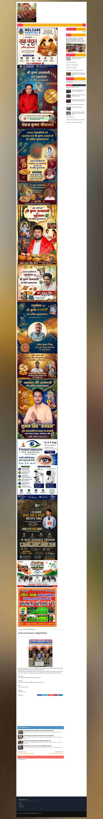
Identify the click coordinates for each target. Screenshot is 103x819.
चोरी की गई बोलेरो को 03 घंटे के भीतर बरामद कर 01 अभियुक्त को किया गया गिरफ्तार (37, 745)
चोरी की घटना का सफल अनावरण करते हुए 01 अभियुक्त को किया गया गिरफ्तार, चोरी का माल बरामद (78, 113)
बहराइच (59, 25)
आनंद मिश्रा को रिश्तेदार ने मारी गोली (77, 107)
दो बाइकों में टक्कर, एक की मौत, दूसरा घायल (72, 64)
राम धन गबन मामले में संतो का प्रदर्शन (71, 62)
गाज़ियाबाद (68, 25)
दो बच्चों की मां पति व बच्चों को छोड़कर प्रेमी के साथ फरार (74, 122)
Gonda (21, 629)
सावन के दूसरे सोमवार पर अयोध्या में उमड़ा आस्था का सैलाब (74, 70)
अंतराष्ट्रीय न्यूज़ (38, 25)
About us (20, 803)
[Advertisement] (40, 712)
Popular (76, 85)
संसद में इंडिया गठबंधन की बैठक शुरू (71, 67)
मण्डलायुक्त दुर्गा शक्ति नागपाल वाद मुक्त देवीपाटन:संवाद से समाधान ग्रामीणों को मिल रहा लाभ (39, 730)
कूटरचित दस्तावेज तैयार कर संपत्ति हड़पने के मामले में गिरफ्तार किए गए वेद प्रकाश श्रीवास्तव (39, 735)
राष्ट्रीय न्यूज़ (32, 25)
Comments (82, 85)
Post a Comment (22, 759)
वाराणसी (63, 25)
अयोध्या (55, 25)
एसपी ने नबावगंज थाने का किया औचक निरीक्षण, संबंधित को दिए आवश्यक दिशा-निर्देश (37, 740)
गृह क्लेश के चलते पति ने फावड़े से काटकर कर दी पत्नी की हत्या (75, 104)
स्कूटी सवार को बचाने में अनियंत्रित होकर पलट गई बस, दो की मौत (75, 119)
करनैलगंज (47, 25)
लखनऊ (51, 25)
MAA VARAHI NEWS (30, 813)
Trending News (69, 85)
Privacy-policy (21, 806)
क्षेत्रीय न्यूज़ (25, 25)
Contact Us (21, 804)
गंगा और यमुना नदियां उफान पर (70, 117)
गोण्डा (43, 25)
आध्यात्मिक (72, 25)
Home (20, 25)
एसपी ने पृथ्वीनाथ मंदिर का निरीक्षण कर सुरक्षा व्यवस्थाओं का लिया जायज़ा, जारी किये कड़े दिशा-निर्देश (79, 74)
